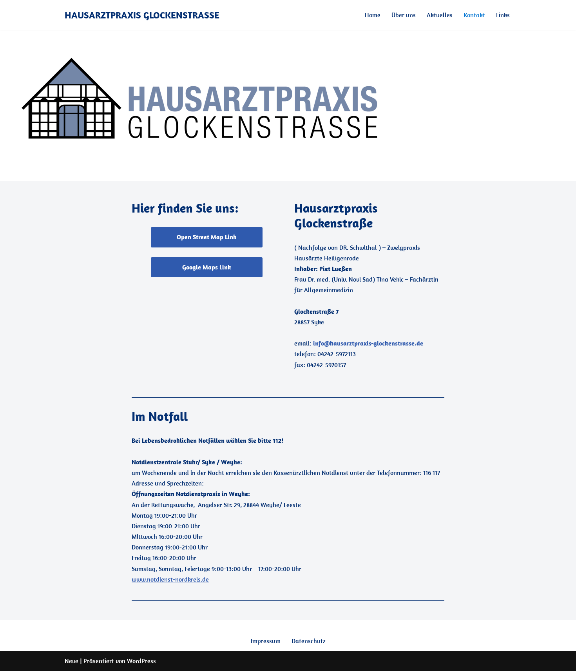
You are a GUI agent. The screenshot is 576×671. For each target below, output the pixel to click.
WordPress (141, 661)
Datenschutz (309, 641)
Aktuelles (440, 15)
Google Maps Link (206, 267)
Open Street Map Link (207, 237)
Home (372, 15)
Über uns (403, 15)
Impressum (266, 641)
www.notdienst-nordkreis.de (170, 579)
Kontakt (474, 15)
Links (503, 15)
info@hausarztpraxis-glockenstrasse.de (368, 343)
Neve (71, 661)
